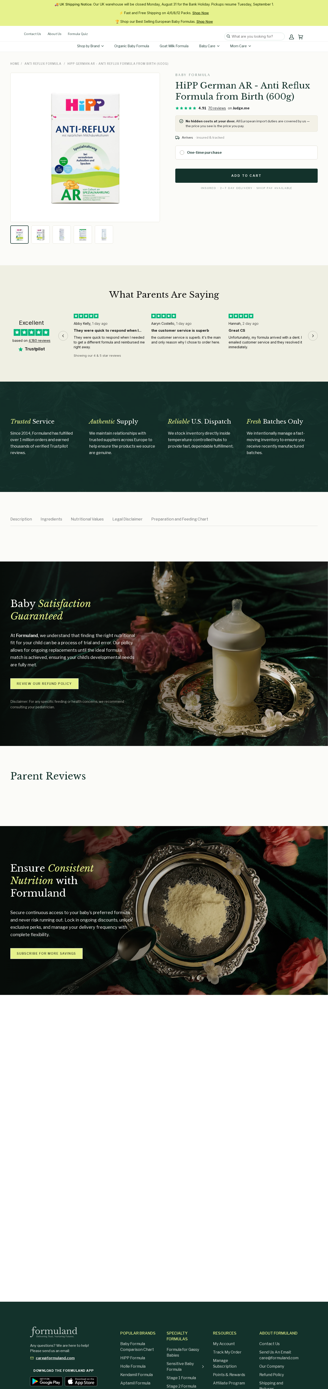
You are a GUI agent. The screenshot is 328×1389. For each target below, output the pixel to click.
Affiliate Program (229, 1383)
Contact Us (32, 34)
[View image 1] (19, 234)
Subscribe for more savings (46, 953)
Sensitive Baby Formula (180, 1366)
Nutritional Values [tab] (87, 519)
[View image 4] (83, 234)
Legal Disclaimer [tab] (127, 519)
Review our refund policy (44, 684)
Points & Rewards (229, 1374)
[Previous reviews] (63, 336)
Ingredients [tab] (51, 519)
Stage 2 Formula (181, 1386)
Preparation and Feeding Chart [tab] (179, 519)
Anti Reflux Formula (42, 63)
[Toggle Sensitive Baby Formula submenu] (202, 1366)
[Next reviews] (313, 336)
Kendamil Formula (136, 1374)
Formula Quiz (78, 34)
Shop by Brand (88, 46)
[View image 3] (62, 234)
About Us (55, 34)
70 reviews (217, 108)
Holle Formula (133, 1366)
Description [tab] (21, 519)
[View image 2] (40, 234)
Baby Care (207, 46)
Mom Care (238, 46)
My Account (224, 1344)
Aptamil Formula (135, 1383)
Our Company (271, 1366)
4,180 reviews (39, 340)
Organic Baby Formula (131, 46)
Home (14, 63)
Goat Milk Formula (174, 46)
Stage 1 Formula (181, 1378)
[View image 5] (104, 234)
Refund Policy (271, 1374)
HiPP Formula (132, 1358)
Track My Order (227, 1352)
